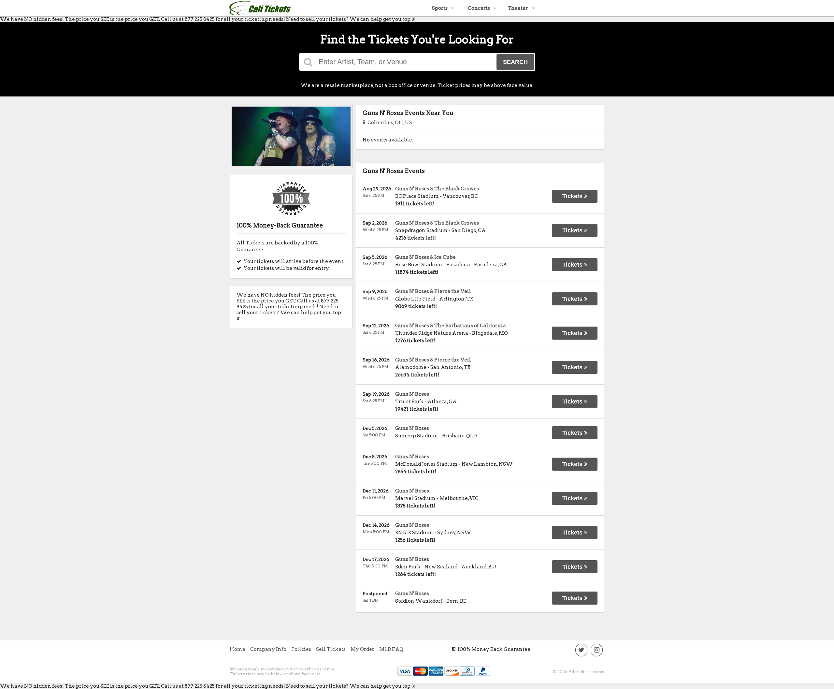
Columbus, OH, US (389, 122)
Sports (440, 8)
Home (237, 649)
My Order (362, 649)
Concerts (479, 8)
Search (515, 62)
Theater (518, 8)
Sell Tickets (331, 649)
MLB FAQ (391, 649)
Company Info (268, 649)
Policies (301, 649)
